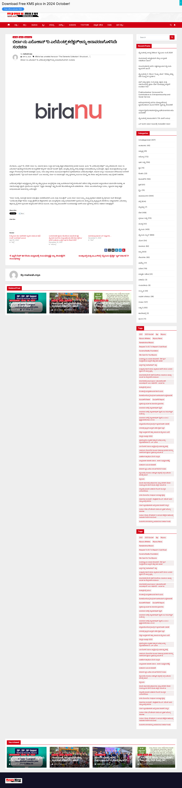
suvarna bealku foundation (148, 351)
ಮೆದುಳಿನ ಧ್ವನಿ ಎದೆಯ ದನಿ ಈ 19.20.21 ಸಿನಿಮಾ (152, 469)
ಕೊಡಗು (141, 173)
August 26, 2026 (60, 764)
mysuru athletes (144, 338)
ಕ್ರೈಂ (43, 25)
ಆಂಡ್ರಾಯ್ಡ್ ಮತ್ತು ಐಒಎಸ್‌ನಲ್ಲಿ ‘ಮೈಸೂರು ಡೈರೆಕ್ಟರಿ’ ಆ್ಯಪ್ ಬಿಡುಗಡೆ (103, 255)
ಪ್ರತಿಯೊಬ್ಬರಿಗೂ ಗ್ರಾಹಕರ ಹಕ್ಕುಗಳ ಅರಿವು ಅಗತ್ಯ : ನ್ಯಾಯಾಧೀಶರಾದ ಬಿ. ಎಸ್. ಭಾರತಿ (152, 441)
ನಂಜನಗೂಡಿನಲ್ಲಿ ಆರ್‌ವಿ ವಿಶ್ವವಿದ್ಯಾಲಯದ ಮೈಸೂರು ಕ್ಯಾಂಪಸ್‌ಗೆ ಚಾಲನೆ (111, 760)
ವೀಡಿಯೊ (142, 280)
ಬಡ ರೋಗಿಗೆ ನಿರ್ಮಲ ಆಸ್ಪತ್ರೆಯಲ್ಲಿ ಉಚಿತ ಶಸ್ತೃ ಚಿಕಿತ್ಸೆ (153, 446)
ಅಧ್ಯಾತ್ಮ (141, 151)
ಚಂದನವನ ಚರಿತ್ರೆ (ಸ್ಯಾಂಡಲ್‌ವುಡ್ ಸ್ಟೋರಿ (150, 408)
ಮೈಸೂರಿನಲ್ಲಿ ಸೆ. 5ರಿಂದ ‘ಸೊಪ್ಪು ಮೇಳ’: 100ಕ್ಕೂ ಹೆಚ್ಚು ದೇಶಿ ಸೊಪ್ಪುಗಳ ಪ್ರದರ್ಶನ (111, 306)
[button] (171, 25)
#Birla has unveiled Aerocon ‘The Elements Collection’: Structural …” (62, 56)
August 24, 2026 (103, 764)
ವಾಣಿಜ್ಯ (61, 25)
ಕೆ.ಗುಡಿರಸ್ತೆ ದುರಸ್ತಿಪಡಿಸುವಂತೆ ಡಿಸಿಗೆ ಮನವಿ (151, 391)
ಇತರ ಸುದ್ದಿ (119, 25)
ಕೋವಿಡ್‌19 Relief (144, 399)
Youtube (85, 25)
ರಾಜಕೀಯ (34, 25)
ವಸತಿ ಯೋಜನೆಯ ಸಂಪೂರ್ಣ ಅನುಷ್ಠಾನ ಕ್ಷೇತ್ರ (152, 495)
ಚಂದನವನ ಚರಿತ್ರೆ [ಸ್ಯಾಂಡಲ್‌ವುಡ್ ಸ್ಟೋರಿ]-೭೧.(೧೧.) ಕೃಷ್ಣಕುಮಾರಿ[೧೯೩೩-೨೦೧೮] (153, 419)
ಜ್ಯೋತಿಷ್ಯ (141, 207)
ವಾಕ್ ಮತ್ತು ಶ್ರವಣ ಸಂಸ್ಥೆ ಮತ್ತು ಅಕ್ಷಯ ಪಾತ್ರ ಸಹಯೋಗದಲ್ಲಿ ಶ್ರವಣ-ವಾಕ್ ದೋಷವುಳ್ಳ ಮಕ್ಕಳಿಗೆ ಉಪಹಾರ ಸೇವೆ (154, 84)
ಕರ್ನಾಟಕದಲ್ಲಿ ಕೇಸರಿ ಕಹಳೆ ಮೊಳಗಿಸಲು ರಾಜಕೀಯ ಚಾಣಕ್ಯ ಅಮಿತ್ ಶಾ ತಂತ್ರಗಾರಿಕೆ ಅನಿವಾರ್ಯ (155, 376)
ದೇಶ (140, 213)
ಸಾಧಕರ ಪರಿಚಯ (144, 296)
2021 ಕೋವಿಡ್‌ (149, 334)
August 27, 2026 (17, 764)
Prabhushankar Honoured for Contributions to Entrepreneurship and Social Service (154, 94)
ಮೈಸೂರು (21, 37)
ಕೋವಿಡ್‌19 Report (158, 399)
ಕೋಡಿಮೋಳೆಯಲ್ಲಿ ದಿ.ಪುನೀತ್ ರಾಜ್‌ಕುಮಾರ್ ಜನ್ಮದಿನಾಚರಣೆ (155, 395)
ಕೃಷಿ (107, 300)
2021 (140, 334)
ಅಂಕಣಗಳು (72, 25)
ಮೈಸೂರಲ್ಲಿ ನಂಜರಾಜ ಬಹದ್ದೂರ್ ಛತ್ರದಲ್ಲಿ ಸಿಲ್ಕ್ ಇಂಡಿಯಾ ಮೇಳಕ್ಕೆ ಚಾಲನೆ (155, 474)
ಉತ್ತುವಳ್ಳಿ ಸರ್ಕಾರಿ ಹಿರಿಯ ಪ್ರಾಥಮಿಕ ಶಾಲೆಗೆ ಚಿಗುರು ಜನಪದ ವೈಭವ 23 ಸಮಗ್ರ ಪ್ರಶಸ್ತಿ (155, 370)
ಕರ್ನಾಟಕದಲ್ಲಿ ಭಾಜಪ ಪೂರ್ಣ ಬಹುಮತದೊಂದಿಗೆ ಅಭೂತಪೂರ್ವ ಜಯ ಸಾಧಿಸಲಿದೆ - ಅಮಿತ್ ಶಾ (152, 382)
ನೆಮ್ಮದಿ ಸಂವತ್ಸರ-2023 (145, 436)
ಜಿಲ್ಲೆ (24, 25)
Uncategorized (14, 300)
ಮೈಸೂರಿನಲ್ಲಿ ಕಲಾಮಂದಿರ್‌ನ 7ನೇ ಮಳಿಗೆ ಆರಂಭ (154, 118)
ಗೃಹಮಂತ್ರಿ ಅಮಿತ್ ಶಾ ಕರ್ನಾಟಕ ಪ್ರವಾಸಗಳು (151, 403)
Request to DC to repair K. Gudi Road (153, 347)
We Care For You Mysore (148, 355)
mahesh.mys (27, 54)
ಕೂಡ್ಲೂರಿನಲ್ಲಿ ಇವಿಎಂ (145, 387)
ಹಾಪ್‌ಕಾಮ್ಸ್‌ (142, 313)
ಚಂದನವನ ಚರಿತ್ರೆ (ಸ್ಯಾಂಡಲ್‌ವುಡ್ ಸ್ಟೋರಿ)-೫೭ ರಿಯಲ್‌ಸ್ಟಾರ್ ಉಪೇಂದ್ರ (156, 413)
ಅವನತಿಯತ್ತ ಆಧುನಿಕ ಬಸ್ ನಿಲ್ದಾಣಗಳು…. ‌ (100, 236)
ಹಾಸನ (141, 319)
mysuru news (157, 338)
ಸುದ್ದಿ (16, 25)
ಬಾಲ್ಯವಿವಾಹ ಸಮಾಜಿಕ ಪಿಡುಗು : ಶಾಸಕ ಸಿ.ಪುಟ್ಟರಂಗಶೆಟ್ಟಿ (154, 460)
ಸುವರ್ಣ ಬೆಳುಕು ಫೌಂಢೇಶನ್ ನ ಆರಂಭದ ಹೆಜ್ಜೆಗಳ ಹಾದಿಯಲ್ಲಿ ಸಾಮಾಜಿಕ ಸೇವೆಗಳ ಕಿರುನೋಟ (156, 516)
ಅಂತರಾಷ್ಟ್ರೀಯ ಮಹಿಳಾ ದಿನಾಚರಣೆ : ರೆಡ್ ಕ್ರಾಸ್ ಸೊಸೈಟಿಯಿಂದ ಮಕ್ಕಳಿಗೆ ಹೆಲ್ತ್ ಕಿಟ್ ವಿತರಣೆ (152, 360)
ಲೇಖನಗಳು (142, 257)
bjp (157, 334)
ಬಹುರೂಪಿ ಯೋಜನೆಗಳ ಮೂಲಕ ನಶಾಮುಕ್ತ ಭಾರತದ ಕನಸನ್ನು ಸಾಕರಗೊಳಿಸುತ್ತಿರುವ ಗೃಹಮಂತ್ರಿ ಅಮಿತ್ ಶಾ (156, 451)
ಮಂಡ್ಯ (141, 224)
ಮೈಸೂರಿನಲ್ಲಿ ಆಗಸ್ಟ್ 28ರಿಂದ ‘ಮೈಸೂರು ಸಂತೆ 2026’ (22, 305)
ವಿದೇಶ (141, 268)
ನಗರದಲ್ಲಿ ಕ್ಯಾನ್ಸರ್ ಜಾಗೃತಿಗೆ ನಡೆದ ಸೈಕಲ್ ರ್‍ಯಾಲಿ (152, 428)
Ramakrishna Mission (146, 342)
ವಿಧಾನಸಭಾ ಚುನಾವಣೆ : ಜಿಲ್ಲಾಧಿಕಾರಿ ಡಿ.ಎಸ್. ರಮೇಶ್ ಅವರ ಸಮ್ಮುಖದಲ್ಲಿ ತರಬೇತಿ (155, 500)
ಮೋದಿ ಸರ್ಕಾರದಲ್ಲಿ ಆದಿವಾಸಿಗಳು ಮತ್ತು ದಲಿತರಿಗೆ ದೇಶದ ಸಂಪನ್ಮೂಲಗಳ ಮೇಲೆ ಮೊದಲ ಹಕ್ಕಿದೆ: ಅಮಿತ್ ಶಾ (154, 484)
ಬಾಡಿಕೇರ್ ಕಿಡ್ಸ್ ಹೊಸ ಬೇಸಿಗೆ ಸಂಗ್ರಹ (149, 456)
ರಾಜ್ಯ (140, 252)
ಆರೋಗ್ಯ (51, 25)
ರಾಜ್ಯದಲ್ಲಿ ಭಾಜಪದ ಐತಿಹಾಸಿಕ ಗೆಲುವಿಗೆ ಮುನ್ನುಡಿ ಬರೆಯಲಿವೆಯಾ (152, 490)
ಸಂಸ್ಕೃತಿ (141, 291)
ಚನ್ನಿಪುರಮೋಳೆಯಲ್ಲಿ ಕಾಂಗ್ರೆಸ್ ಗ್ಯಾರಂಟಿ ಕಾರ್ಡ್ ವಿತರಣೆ (154, 424)
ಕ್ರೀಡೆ (140, 185)
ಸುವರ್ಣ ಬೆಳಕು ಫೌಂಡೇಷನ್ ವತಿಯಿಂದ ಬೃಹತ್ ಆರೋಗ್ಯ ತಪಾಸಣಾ (155, 510)
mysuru (163, 334)
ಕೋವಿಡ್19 (142, 179)
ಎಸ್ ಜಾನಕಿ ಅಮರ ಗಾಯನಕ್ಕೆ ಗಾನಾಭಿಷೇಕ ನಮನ (154, 124)
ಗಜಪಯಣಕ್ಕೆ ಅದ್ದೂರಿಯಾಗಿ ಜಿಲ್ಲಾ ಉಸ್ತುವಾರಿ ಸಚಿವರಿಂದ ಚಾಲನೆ (66, 305)
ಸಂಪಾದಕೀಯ (143, 285)
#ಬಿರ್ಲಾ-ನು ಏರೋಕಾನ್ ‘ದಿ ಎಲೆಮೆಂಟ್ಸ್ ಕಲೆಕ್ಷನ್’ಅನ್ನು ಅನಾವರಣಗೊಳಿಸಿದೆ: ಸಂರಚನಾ (48, 60)
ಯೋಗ (141, 240)
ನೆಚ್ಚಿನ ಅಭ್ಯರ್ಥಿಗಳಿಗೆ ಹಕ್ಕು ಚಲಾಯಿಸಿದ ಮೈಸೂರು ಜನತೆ (154, 432)
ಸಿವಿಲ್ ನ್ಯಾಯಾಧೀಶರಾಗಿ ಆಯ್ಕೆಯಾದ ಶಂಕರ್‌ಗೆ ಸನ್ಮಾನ (154, 505)
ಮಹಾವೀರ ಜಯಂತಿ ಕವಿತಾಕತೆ (147, 465)
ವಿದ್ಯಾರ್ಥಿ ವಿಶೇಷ (98, 25)
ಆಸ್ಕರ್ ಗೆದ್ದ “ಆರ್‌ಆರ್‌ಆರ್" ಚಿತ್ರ (148, 365)
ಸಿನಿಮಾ (109, 25)
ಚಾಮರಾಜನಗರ (144, 196)
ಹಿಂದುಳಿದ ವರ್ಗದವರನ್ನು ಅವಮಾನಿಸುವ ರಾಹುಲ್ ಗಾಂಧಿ (154, 521)
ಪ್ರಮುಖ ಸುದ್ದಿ (54, 300)
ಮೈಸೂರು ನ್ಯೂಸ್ (28, 37)
